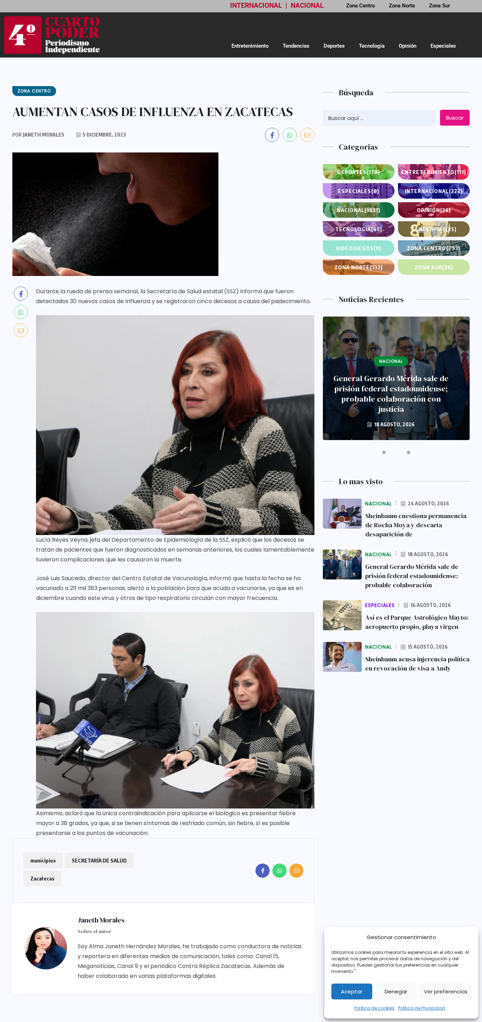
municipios (43, 860)
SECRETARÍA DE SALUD (99, 860)
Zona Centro (433, 248)
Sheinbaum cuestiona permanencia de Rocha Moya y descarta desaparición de (415, 525)
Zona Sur (434, 267)
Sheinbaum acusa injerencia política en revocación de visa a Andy (417, 664)
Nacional (358, 210)
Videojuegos (358, 248)
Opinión (407, 46)
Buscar (455, 117)
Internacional (434, 191)
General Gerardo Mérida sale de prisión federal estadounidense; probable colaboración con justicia (390, 393)
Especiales (443, 46)
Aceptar (351, 991)
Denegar (396, 991)
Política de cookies (374, 1008)
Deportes (334, 46)
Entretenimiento (250, 46)
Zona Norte (359, 267)
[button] (384, 452)
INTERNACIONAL (256, 5)
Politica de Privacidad (421, 1008)
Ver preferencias (446, 991)
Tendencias (296, 46)
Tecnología (372, 46)
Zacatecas (42, 878)
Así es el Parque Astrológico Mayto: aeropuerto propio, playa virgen (417, 622)
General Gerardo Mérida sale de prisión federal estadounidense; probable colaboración (411, 575)
